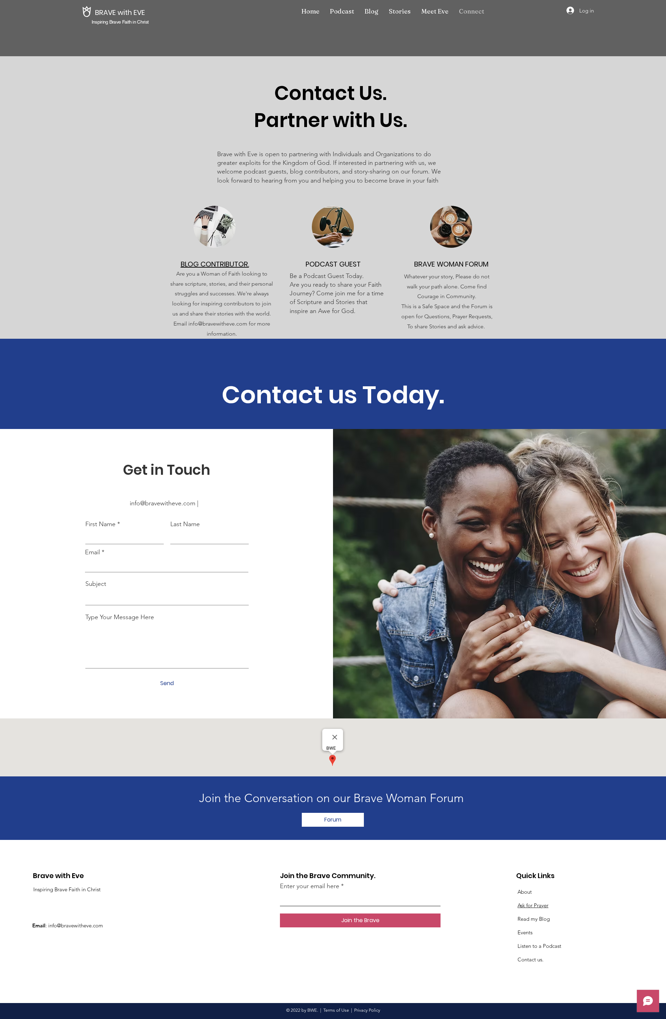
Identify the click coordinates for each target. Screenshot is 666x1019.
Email (92, 552)
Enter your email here (309, 886)
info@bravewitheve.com (75, 925)
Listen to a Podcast (539, 946)
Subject (95, 584)
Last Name (185, 524)
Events (525, 932)
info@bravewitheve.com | (167, 503)
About (525, 892)
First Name (100, 524)
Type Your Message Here (119, 617)
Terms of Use (336, 1010)
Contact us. (531, 959)
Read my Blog (534, 919)
